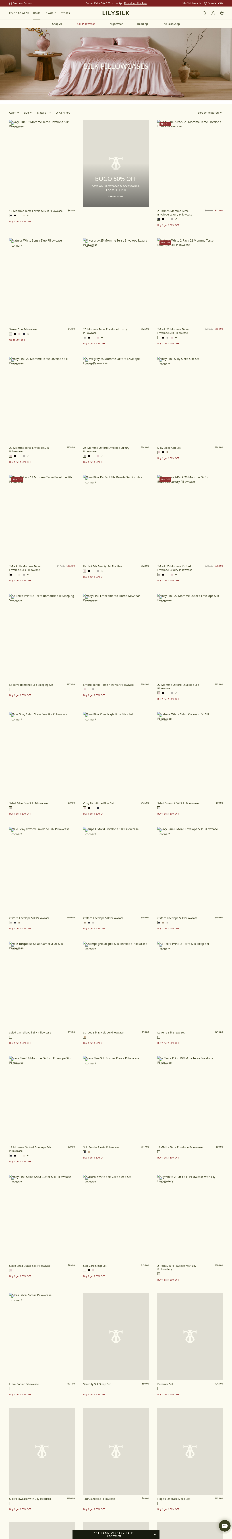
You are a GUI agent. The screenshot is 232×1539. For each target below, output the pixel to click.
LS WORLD (51, 13)
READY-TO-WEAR (19, 13)
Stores (65, 13)
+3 (176, 219)
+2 (102, 570)
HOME (36, 13)
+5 (28, 333)
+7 (28, 215)
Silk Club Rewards (191, 3)
